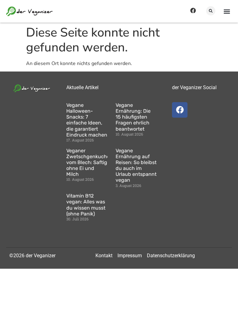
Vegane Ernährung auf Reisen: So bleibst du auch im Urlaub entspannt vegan (136, 165)
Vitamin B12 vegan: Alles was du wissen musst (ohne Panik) (85, 205)
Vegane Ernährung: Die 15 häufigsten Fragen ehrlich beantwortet (133, 117)
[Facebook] (192, 10)
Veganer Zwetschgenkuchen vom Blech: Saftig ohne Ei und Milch (89, 162)
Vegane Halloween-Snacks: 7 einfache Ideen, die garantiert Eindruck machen (86, 120)
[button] (210, 10)
